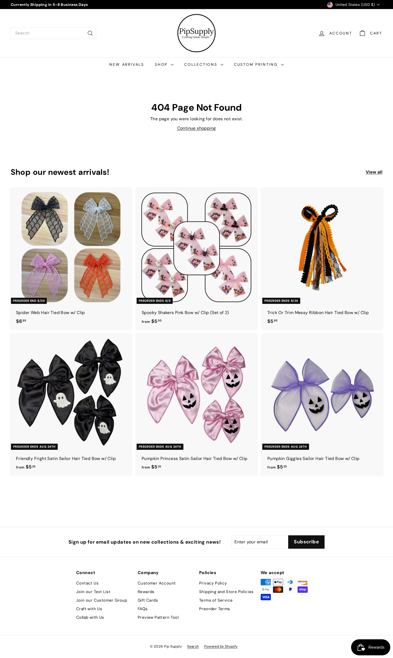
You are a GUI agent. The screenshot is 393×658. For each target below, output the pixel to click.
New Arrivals (126, 64)
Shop (162, 64)
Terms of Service (216, 600)
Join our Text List (93, 591)
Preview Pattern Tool (158, 617)
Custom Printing (257, 64)
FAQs (143, 608)
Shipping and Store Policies (226, 591)
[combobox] (53, 33)
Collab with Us (90, 617)
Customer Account (157, 583)
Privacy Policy (213, 583)
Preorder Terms (214, 608)
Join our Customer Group (101, 600)
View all (374, 172)
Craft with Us (89, 608)
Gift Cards (148, 600)
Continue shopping (196, 128)
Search (193, 646)
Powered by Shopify (221, 646)
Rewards (146, 591)
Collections (201, 64)
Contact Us (87, 583)
